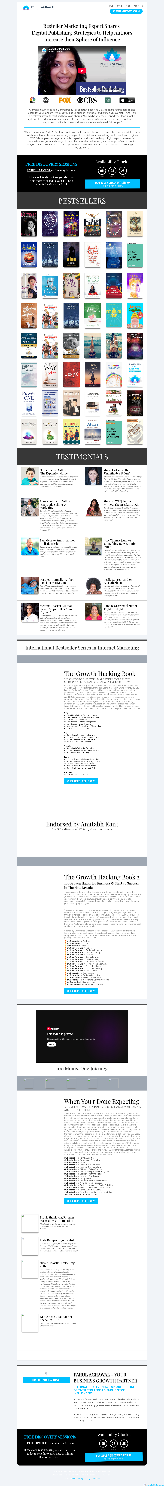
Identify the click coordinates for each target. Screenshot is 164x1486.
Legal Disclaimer (93, 1479)
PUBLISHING (138, 6)
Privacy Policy (77, 1479)
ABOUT (119, 6)
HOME (111, 6)
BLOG (128, 6)
